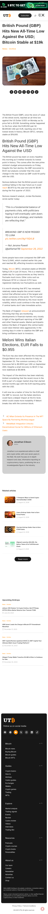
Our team (8, 865)
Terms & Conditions (29, 906)
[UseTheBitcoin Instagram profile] (26, 732)
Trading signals (11, 812)
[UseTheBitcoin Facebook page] (5, 732)
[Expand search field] (35, 16)
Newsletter (9, 871)
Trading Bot (9, 830)
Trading (8, 792)
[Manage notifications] (42, 909)
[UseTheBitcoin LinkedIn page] (32, 732)
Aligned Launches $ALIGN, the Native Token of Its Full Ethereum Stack (27, 544)
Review (8, 818)
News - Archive (9, 49)
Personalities (10, 852)
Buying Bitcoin (10, 752)
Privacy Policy (17, 906)
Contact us (9, 877)
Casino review (10, 821)
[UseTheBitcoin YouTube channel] (16, 732)
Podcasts (8, 843)
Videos (7, 824)
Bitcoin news (10, 749)
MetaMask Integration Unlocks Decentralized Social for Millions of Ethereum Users (22, 427)
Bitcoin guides (10, 755)
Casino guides (10, 780)
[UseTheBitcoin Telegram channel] (10, 732)
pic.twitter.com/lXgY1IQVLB (19, 238)
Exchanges (9, 783)
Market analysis (11, 808)
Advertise (9, 874)
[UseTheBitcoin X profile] (21, 732)
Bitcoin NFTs (10, 758)
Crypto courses (11, 846)
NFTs (7, 795)
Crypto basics (10, 771)
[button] (24, 743)
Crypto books (10, 849)
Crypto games (10, 789)
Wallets (8, 786)
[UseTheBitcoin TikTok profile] (37, 732)
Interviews (9, 827)
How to (8, 774)
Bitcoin (12, 269)
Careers (8, 868)
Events (7, 815)
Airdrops (8, 777)
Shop (7, 880)
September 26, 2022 (32, 248)
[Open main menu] (41, 15)
